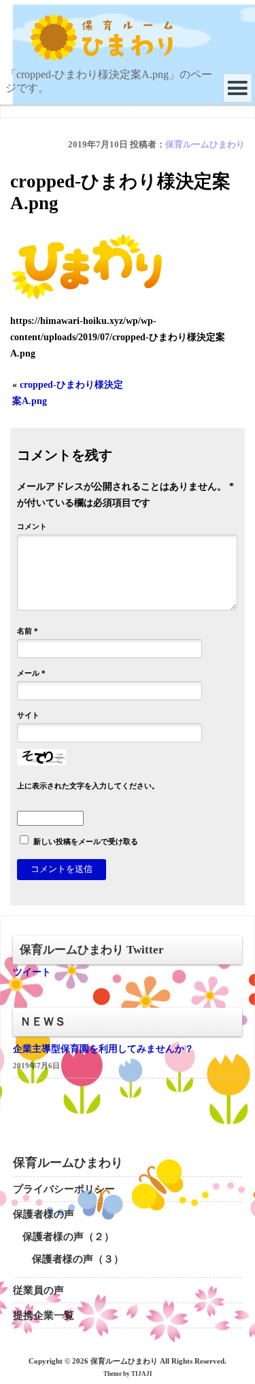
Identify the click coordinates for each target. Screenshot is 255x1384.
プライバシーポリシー (64, 1189)
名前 (27, 631)
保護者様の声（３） (78, 1259)
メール (31, 673)
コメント (32, 526)
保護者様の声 (43, 1214)
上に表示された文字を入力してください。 (88, 786)
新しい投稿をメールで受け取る (85, 841)
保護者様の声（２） (68, 1236)
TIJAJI (141, 1373)
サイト (28, 715)
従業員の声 (38, 1290)
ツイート (32, 972)
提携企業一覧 (43, 1315)
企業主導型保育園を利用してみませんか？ (103, 1049)
